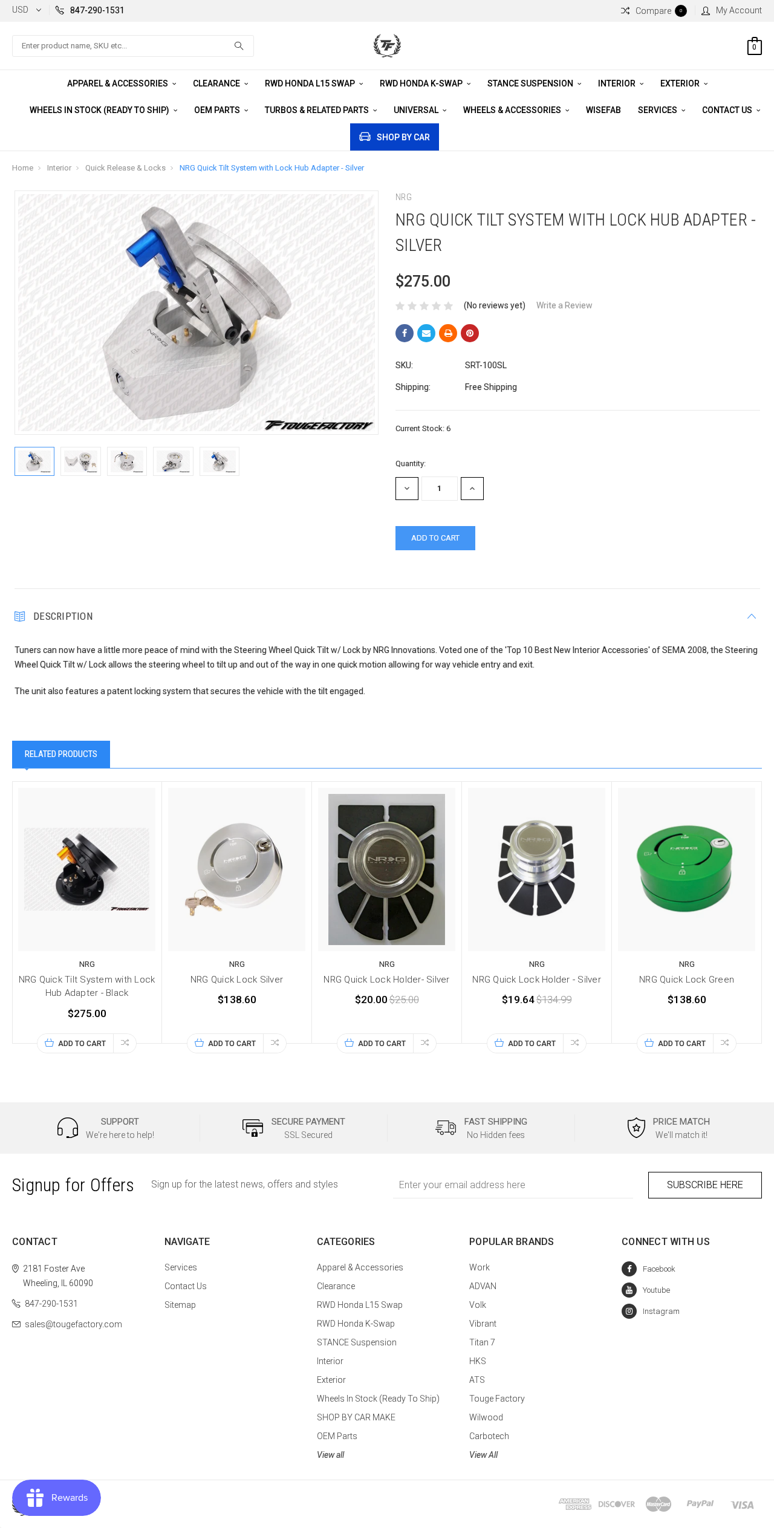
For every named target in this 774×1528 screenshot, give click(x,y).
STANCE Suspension (531, 83)
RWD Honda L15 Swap (311, 83)
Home (22, 167)
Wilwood (486, 1417)
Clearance (217, 83)
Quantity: (410, 463)
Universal (417, 110)
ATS (477, 1380)
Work (479, 1267)
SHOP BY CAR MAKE (356, 1417)
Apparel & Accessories (118, 83)
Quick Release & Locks (125, 167)
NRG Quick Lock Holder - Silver (536, 979)
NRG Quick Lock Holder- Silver (386, 979)
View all (330, 1455)
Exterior (680, 83)
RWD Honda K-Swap (422, 83)
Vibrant (482, 1323)
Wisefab (603, 110)
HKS (477, 1361)
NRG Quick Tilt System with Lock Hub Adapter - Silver (272, 167)
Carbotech (489, 1436)
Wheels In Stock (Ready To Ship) (100, 110)
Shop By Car (403, 137)
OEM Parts (218, 110)
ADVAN (482, 1286)
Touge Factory (497, 1398)
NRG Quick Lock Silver (236, 979)
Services (658, 110)
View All (483, 1455)
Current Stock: (422, 428)
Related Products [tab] (61, 754)
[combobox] (133, 46)
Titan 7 (482, 1342)
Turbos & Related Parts (318, 110)
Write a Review (564, 305)
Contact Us (728, 110)
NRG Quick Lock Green (686, 979)
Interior (617, 83)
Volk (477, 1305)
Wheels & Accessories (513, 110)
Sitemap (180, 1305)
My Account (739, 10)
